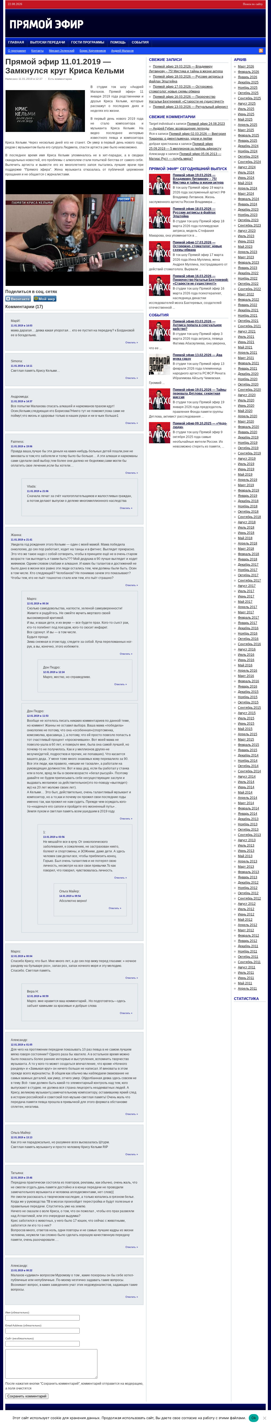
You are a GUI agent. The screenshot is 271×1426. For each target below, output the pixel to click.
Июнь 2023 (246, 241)
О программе (17, 50)
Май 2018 (245, 538)
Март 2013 (246, 867)
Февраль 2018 (248, 554)
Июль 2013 (246, 845)
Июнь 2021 (246, 342)
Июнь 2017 (246, 596)
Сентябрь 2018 (249, 517)
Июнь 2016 (246, 660)
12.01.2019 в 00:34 (37, 603)
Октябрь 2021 (248, 321)
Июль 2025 (246, 109)
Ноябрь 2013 (248, 824)
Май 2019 (245, 474)
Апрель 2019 (247, 480)
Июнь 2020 (246, 406)
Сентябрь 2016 (249, 644)
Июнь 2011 (246, 978)
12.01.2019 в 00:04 (21, 956)
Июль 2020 (246, 400)
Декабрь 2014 (248, 755)
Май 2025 (245, 119)
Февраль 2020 (248, 427)
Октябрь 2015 (248, 702)
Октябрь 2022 (248, 284)
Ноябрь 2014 (248, 761)
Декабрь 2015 (248, 692)
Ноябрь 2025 (248, 88)
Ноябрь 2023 (248, 215)
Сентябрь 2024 (249, 162)
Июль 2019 (246, 464)
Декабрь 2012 (248, 882)
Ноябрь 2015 (248, 697)
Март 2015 (246, 739)
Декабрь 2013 (248, 819)
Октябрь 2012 (248, 893)
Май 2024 (245, 183)
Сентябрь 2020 (249, 390)
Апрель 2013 (247, 861)
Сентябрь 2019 (249, 453)
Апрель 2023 (247, 252)
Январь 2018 (247, 559)
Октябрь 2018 (248, 511)
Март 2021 (246, 358)
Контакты (37, 50)
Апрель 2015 (247, 734)
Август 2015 (247, 713)
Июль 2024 (246, 172)
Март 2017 (246, 612)
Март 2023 (246, 257)
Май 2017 (245, 602)
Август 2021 (247, 331)
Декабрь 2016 (248, 628)
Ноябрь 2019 (248, 443)
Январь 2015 (247, 750)
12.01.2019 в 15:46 (21, 1177)
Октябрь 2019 (248, 448)
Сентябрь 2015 (249, 708)
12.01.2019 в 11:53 (37, 716)
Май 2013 (245, 856)
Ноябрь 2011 (247, 951)
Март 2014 (246, 803)
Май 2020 (245, 411)
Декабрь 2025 (248, 82)
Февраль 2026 (248, 72)
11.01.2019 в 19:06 (21, 446)
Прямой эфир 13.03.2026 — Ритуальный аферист (190, 107)
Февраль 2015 (248, 745)
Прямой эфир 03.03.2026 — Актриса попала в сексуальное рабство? (197, 325)
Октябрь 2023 (248, 220)
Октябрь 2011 (248, 957)
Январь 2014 (247, 814)
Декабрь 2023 (248, 209)
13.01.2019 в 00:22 (21, 1270)
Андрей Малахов (122, 50)
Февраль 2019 (248, 490)
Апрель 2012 (247, 925)
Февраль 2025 (248, 135)
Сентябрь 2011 (249, 962)
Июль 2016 (246, 655)
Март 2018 (246, 549)
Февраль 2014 (248, 808)
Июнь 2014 (246, 787)
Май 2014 (245, 792)
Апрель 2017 (247, 607)
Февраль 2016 (248, 681)
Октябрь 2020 (248, 384)
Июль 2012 (246, 909)
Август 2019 (247, 458)
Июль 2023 (246, 236)
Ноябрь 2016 (248, 633)
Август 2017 (247, 586)
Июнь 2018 (246, 533)
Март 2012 (246, 930)
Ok (253, 1418)
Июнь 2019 (246, 469)
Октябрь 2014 (248, 766)
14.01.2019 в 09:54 (70, 896)
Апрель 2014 (247, 798)
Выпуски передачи (47, 42)
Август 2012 (247, 904)
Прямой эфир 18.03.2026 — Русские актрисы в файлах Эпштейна (194, 212)
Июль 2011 (246, 973)
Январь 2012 (247, 941)
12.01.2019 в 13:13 (21, 1137)
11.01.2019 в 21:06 (37, 491)
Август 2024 (247, 167)
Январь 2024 (247, 204)
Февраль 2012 (248, 935)
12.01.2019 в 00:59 (37, 996)
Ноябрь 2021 (248, 315)
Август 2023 (247, 231)
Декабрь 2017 (248, 564)
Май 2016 (245, 665)
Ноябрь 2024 (248, 151)
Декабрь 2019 (248, 437)
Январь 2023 (247, 268)
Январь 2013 (247, 877)
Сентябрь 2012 (249, 898)
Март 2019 (246, 485)
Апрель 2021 (247, 353)
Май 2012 (245, 920)
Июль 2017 (246, 591)
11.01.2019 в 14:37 (21, 401)
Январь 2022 (247, 305)
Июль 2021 (246, 337)
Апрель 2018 (247, 543)
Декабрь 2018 (248, 501)
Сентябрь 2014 (249, 771)
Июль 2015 (246, 718)
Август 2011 (246, 967)
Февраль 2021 (248, 363)
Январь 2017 (247, 623)
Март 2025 (246, 130)
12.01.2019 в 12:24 (54, 672)
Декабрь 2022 (248, 273)
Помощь (118, 42)
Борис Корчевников (93, 50)
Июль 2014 (246, 782)
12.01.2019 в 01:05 (21, 1044)
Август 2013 (247, 840)
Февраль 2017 (248, 617)
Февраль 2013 (248, 872)
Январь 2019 (247, 496)
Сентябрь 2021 (249, 326)
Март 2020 (246, 421)
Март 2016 (246, 676)
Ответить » (131, 342)
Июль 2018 (246, 527)
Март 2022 (246, 294)
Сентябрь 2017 (249, 580)
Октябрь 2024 (248, 156)
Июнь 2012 (246, 914)
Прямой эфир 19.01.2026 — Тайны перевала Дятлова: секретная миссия (199, 393)
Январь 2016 (247, 686)
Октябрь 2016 (248, 639)
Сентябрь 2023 (249, 225)
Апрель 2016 (247, 670)
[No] (264, 1418)
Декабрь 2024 (248, 146)
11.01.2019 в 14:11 (21, 366)
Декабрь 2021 (248, 310)
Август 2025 (247, 103)
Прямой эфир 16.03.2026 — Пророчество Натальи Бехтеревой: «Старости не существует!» (200, 279)
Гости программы (87, 42)
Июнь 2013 (246, 851)
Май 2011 (245, 983)
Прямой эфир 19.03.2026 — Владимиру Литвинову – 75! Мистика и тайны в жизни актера (198, 178)
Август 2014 (247, 776)
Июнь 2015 (246, 723)
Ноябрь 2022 (248, 278)
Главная (16, 42)
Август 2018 (247, 522)
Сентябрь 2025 (249, 98)
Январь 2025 (247, 141)
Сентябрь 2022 (249, 289)
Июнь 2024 (246, 178)
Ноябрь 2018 (248, 506)
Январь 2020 (247, 432)
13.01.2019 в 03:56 (54, 837)
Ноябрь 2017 (248, 570)
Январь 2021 (247, 368)
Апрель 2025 (247, 125)
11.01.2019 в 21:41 (21, 539)
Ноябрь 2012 (248, 888)
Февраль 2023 (248, 262)
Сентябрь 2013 (249, 835)
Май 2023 (245, 247)
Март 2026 (246, 66)
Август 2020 (247, 395)
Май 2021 (245, 347)
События (140, 42)
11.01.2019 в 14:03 (21, 325)
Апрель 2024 (247, 188)
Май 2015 (245, 729)
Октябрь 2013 (248, 829)
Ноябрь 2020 (248, 379)
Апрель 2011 (247, 988)
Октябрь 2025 (248, 93)
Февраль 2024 (248, 199)
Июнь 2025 (246, 114)
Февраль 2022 (248, 300)
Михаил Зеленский (61, 50)
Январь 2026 (247, 77)
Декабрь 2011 (248, 946)
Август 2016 (247, 649)
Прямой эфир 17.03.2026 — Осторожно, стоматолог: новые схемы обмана (197, 246)
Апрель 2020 (247, 416)
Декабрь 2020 (248, 374)
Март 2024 (246, 194)
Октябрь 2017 (248, 575)
